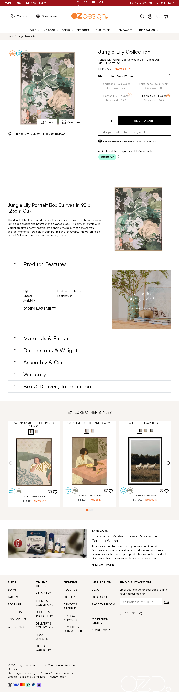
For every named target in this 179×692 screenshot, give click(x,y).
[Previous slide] (10, 463)
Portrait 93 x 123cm (115, 76)
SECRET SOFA (101, 630)
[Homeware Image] (141, 299)
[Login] (152, 15)
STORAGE (14, 604)
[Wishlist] (160, 15)
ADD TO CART (144, 120)
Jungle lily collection (26, 36)
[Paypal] (33, 684)
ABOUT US (70, 589)
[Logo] (89, 16)
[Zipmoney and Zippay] (39, 684)
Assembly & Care (44, 362)
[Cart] (166, 15)
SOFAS (12, 589)
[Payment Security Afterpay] (28, 684)
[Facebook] (120, 613)
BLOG (95, 589)
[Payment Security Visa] (16, 684)
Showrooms (49, 16)
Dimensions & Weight (50, 350)
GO (166, 602)
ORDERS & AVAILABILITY (39, 308)
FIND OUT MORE (103, 564)
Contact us (24, 16)
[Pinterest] (140, 613)
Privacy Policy (57, 676)
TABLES (13, 597)
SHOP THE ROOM (103, 604)
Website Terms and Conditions (26, 676)
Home (10, 36)
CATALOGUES (101, 597)
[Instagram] (126, 613)
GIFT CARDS (16, 626)
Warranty (34, 374)
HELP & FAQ (43, 593)
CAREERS (70, 597)
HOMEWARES (17, 619)
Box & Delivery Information (57, 386)
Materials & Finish (45, 338)
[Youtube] (133, 613)
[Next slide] (168, 463)
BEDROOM (15, 612)
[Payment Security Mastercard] (22, 684)
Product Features (45, 264)
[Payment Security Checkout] (10, 684)
